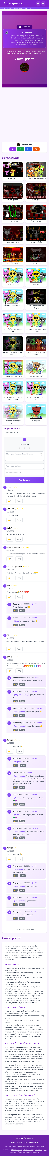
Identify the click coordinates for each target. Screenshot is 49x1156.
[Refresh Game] (36, 149)
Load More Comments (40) (24, 929)
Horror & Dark (28, 1150)
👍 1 (15, 787)
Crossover (38, 1150)
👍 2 (15, 610)
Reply (19, 501)
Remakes (21, 1152)
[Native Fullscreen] (20, 149)
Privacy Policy (22, 1142)
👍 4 (15, 625)
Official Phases (16, 1150)
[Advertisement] (24, 114)
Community (35, 1152)
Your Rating (24, 444)
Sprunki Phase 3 (38, 1146)
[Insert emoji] (41, 454)
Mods (28, 1152)
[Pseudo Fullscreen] (28, 149)
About (13, 1142)
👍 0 (15, 821)
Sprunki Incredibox (24, 1146)
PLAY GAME (26, 27)
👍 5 (15, 684)
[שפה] (38, 3)
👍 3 (15, 715)
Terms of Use (33, 1142)
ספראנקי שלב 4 (13, 3)
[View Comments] (12, 149)
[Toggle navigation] (43, 3)
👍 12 (15, 765)
